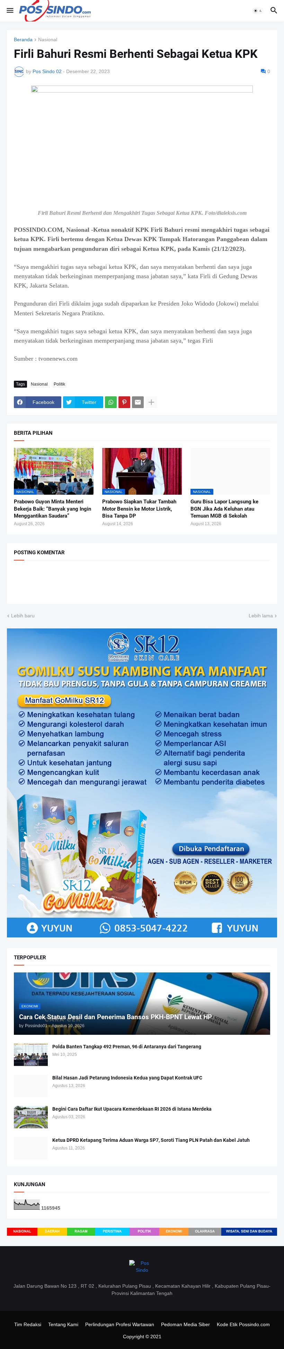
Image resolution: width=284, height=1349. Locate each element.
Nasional (47, 39)
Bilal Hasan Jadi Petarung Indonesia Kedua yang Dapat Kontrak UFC (127, 1078)
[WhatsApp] (111, 402)
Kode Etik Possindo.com (243, 1324)
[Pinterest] (124, 402)
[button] (9, 11)
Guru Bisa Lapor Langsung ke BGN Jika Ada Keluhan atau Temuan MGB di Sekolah (224, 509)
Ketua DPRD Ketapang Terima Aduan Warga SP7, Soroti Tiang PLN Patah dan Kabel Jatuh (151, 1140)
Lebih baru (23, 615)
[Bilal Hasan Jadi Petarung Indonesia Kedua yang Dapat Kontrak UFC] (31, 1086)
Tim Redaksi (27, 1324)
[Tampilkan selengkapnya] (151, 402)
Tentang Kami (63, 1324)
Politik (59, 384)
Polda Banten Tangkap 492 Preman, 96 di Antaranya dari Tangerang (126, 1046)
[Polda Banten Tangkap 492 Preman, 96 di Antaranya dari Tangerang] (31, 1054)
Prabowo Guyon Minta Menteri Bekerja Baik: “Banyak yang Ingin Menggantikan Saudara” (52, 509)
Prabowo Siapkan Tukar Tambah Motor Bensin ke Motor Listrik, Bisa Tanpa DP (139, 509)
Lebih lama (261, 615)
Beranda (23, 39)
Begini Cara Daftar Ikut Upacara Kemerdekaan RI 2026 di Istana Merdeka (132, 1109)
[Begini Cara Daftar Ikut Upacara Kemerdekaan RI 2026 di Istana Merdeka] (31, 1117)
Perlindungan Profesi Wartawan (119, 1324)
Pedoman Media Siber (185, 1324)
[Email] (138, 402)
